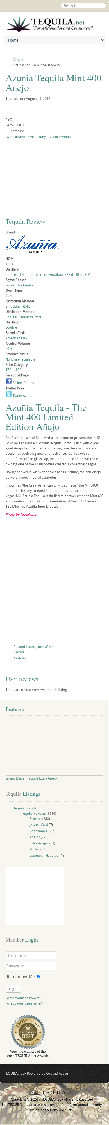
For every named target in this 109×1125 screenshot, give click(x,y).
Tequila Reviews (33, 813)
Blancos (35, 818)
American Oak (16, 338)
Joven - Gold (38, 824)
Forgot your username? (24, 1003)
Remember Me (21, 977)
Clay (9, 295)
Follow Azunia (23, 382)
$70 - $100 (13, 369)
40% (9, 348)
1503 (9, 264)
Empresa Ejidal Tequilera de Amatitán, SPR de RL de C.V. (48, 274)
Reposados (38, 831)
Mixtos (34, 849)
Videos (18, 652)
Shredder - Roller (19, 306)
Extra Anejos (39, 843)
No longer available (20, 359)
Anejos (34, 837)
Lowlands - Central (20, 285)
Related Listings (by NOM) (33, 646)
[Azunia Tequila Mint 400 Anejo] (54, 176)
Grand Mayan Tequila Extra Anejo (31, 778)
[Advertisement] (54, 582)
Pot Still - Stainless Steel (23, 316)
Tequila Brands (25, 808)
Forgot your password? (23, 998)
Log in (13, 989)
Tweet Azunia (22, 395)
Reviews (19, 657)
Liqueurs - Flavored (44, 855)
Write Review (16, 136)
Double (11, 327)
